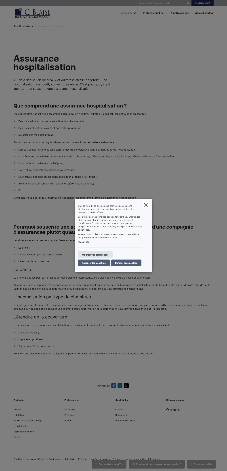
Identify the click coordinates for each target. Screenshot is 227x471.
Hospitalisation (20, 426)
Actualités (158, 3)
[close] (146, 205)
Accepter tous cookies (94, 263)
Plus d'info (83, 242)
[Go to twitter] (127, 385)
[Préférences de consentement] (12, 465)
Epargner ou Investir (23, 431)
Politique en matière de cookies (94, 459)
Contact (119, 409)
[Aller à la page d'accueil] (44, 13)
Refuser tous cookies (126, 263)
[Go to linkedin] (121, 385)
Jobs (168, 3)
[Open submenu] (135, 13)
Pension (17, 437)
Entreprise (69, 409)
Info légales (154, 459)
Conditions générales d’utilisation (29, 459)
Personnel (69, 415)
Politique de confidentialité (62, 459)
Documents (144, 3)
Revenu (68, 420)
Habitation (18, 415)
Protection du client (125, 420)
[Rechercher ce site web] (187, 3)
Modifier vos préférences (95, 254)
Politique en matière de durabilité (129, 459)
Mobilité (17, 409)
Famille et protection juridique (28, 420)
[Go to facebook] (114, 385)
